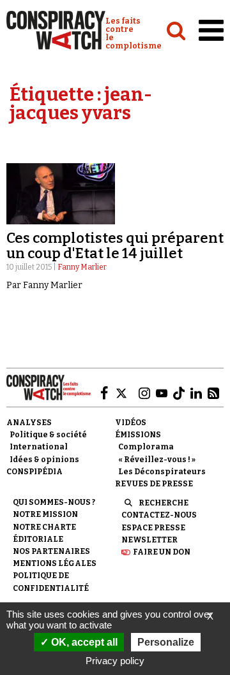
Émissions (138, 434)
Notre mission (45, 514)
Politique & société (48, 434)
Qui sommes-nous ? (54, 502)
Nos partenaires (51, 551)
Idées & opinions (44, 459)
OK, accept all (83, 642)
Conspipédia (34, 471)
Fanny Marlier (82, 267)
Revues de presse (154, 483)
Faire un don (161, 552)
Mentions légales (54, 563)
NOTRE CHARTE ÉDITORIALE (44, 533)
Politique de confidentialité (51, 581)
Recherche (163, 502)
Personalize (165, 642)
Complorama (146, 446)
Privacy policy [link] (115, 660)
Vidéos (130, 422)
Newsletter (149, 539)
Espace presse (153, 527)
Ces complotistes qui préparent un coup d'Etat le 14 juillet (115, 245)
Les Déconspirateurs (162, 471)
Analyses (29, 422)
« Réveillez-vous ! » (156, 459)
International (39, 446)
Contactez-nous (159, 515)
